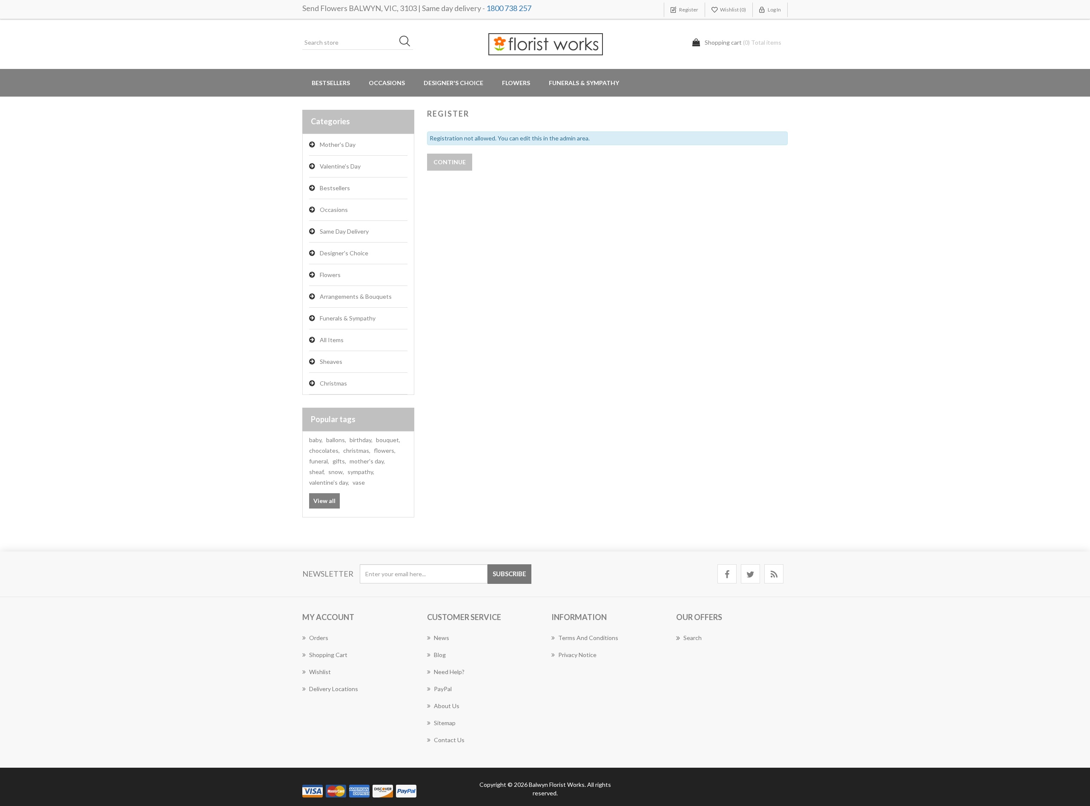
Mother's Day (338, 144)
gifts (339, 461)
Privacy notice (577, 654)
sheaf (317, 471)
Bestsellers (331, 82)
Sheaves (331, 361)
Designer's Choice (453, 82)
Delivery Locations (333, 688)
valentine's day (329, 482)
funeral (319, 461)
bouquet (388, 439)
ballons (336, 439)
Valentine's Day (340, 166)
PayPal (443, 688)
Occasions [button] (387, 82)
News (441, 637)
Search (692, 637)
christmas (356, 450)
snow (336, 471)
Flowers (330, 274)
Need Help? (449, 671)
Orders (318, 637)
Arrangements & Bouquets (356, 296)
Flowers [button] (516, 82)
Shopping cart (328, 654)
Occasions (334, 209)
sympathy (360, 471)
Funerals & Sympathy (584, 82)
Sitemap (445, 722)
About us (446, 705)
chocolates (324, 450)
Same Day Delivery (344, 231)
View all (324, 500)
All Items (332, 339)
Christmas (333, 383)
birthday (361, 439)
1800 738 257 (508, 8)
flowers (385, 450)
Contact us (449, 739)
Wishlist (320, 671)
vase (359, 482)
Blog (440, 654)
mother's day (367, 461)
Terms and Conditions (588, 637)
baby (316, 439)
